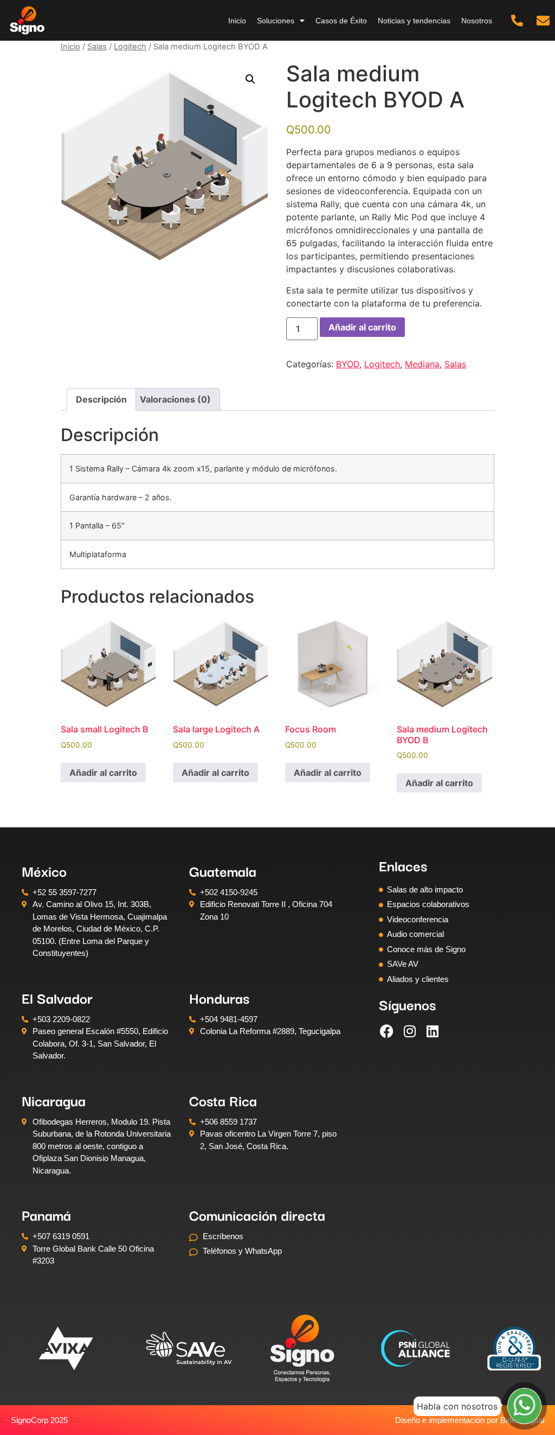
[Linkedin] (432, 1031)
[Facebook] (387, 1031)
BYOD (347, 364)
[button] (250, 79)
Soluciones (275, 20)
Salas (97, 47)
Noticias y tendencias (414, 20)
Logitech (130, 47)
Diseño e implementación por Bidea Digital (469, 1420)
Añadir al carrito (362, 327)
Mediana (422, 364)
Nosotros (476, 20)
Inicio (237, 20)
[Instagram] (410, 1031)
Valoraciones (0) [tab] (175, 399)
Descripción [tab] (101, 399)
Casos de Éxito (341, 20)
